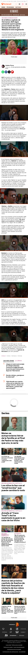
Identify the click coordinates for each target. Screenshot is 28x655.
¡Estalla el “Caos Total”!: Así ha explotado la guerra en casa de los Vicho (13, 517)
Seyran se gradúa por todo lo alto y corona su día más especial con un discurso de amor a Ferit (20, 610)
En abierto (17, 533)
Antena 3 (3, 355)
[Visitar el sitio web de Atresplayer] (14, 635)
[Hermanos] (14, 13)
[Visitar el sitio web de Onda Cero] (17, 632)
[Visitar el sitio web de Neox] (17, 629)
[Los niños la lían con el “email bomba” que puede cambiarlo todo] (14, 475)
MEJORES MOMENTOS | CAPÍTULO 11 (11, 483)
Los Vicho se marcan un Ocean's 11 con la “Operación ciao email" (7, 459)
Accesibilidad (22, 651)
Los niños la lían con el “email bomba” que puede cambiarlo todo (13, 488)
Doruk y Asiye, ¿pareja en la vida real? (15, 376)
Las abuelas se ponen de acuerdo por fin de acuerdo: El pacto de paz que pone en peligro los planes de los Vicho (7, 541)
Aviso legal (8, 645)
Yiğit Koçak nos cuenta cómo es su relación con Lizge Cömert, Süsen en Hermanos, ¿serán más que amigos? (14, 385)
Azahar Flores (9, 65)
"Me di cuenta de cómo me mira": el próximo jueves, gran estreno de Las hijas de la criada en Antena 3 (20, 539)
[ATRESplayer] (23, 4)
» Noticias (19, 355)
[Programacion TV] (19, 4)
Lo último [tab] (18, 360)
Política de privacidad (17, 645)
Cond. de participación (18, 647)
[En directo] (16, 4)
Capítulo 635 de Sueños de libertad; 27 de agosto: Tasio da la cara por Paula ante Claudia (7, 610)
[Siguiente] (27, 1)
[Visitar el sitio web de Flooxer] (21, 635)
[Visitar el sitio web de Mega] (4, 632)
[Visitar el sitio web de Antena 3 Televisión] (4, 629)
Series (3, 7)
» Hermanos (14, 355)
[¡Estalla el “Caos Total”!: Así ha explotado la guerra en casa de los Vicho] (14, 502)
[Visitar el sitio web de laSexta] (10, 629)
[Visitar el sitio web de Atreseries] (10, 632)
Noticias (18, 7)
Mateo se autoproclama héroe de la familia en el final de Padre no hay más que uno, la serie (13, 438)
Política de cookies (8, 647)
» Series (8, 355)
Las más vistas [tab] (8, 360)
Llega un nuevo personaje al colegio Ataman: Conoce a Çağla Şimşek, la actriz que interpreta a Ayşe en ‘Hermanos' (15, 367)
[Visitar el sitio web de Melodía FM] (6, 635)
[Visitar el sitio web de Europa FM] (23, 632)
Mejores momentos (6, 14)
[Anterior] (1, 1)
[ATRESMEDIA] (14, 624)
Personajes (16, 14)
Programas (10, 7)
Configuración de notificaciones (10, 651)
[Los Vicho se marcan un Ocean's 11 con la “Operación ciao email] (7, 451)
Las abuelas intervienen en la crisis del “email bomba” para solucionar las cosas (19, 460)
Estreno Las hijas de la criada (9, 1)
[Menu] (26, 4)
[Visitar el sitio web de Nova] (23, 629)
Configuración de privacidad (14, 649)
